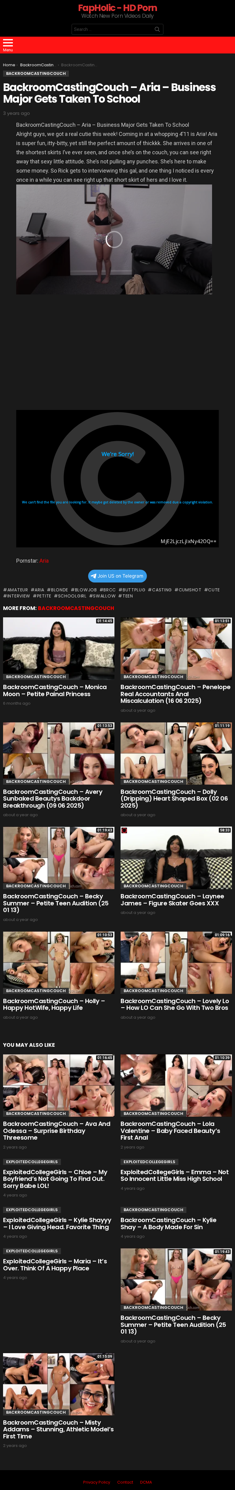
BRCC (109, 590)
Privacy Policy (96, 1482)
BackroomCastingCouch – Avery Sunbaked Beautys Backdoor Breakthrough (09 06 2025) (52, 798)
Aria (44, 560)
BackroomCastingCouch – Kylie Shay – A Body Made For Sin (168, 1223)
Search (157, 30)
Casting (162, 590)
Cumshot (190, 590)
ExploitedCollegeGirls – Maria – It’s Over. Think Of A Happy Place (55, 1265)
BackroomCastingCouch (76, 608)
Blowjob (86, 590)
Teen (127, 596)
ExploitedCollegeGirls (32, 1162)
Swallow (104, 596)
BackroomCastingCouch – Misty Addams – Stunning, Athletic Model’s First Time (58, 1429)
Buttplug (134, 590)
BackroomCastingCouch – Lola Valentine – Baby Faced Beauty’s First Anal (170, 1130)
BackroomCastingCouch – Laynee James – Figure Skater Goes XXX (172, 900)
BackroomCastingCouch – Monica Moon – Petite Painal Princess (55, 690)
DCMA (146, 1482)
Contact (125, 1482)
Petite (44, 596)
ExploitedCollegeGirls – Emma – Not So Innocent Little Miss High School (175, 1175)
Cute (214, 590)
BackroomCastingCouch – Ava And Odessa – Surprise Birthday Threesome (56, 1130)
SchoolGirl (72, 596)
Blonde (59, 590)
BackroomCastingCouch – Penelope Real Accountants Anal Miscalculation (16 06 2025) (176, 694)
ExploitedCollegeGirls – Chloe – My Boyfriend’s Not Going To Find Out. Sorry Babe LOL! (55, 1179)
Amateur (17, 590)
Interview (18, 596)
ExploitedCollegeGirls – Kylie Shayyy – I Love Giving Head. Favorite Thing (57, 1223)
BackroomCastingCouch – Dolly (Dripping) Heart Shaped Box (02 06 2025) (174, 798)
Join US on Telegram (120, 576)
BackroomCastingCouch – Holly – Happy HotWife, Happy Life (54, 1004)
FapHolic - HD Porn (117, 7)
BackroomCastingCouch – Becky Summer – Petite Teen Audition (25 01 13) (56, 903)
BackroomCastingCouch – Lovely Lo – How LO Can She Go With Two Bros (175, 1004)
